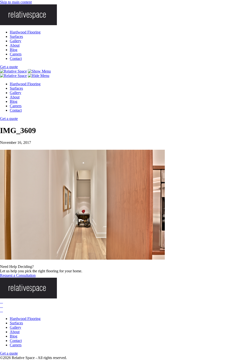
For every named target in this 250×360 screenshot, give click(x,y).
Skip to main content (16, 2)
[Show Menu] (39, 71)
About (15, 45)
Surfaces (16, 36)
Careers (15, 54)
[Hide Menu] (38, 76)
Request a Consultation (18, 275)
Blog (13, 50)
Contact (16, 58)
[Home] (13, 71)
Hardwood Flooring (25, 32)
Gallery (15, 41)
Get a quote (9, 67)
